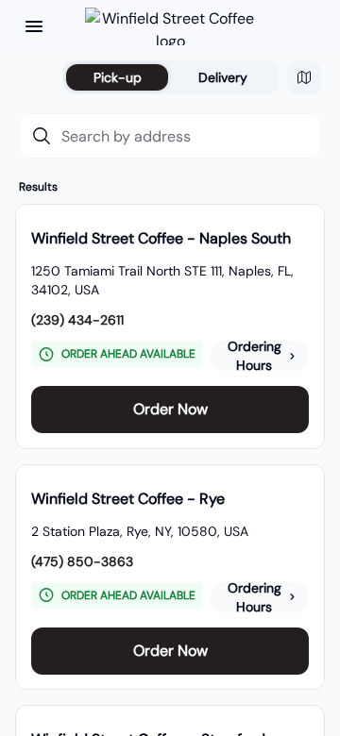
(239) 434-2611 (77, 319)
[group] (170, 326)
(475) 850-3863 (82, 561)
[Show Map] (304, 77)
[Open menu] (34, 26)
